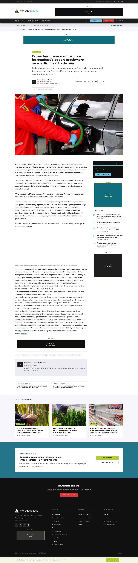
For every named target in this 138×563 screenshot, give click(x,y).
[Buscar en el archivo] (87, 21)
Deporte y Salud (58, 544)
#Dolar (45, 355)
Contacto (46, 21)
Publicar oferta (107, 462)
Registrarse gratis (117, 25)
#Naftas (69, 355)
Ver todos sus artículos (31, 373)
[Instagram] (118, 1)
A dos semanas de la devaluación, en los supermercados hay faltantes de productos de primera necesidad (103, 430)
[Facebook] (114, 1)
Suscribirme (112, 560)
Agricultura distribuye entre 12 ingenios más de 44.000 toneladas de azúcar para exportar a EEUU (30, 430)
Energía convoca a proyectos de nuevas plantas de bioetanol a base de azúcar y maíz (65, 430)
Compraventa (33, 21)
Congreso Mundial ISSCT (61, 534)
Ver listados (107, 458)
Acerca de (106, 514)
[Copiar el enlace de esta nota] (99, 81)
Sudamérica (57, 524)
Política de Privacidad (109, 524)
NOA (55, 528)
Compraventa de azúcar (85, 518)
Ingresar (119, 21)
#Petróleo (78, 355)
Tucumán (56, 521)
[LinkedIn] (122, 1)
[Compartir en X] (88, 81)
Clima (55, 541)
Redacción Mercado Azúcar (45, 80)
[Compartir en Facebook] (92, 81)
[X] (111, 1)
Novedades (57, 531)
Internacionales (58, 518)
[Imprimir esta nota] (103, 81)
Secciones (19, 21)
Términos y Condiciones (110, 521)
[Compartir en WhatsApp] (84, 81)
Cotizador (96, 21)
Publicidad (81, 524)
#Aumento (24, 355)
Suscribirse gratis (69, 495)
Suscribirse (108, 21)
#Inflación (61, 355)
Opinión (56, 538)
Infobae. (24, 333)
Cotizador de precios (84, 514)
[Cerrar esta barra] (121, 560)
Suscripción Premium (84, 521)
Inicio (16, 29)
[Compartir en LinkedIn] (96, 81)
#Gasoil (52, 355)
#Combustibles (35, 355)
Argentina (22, 29)
